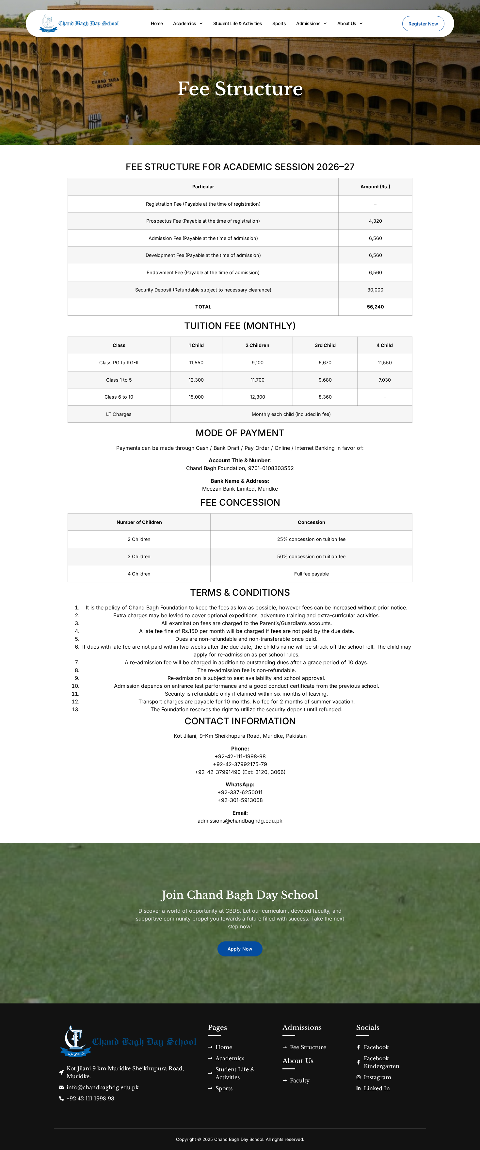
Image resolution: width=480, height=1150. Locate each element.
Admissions (308, 23)
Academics (184, 23)
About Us (346, 23)
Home (157, 23)
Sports (279, 23)
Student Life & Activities (237, 23)
